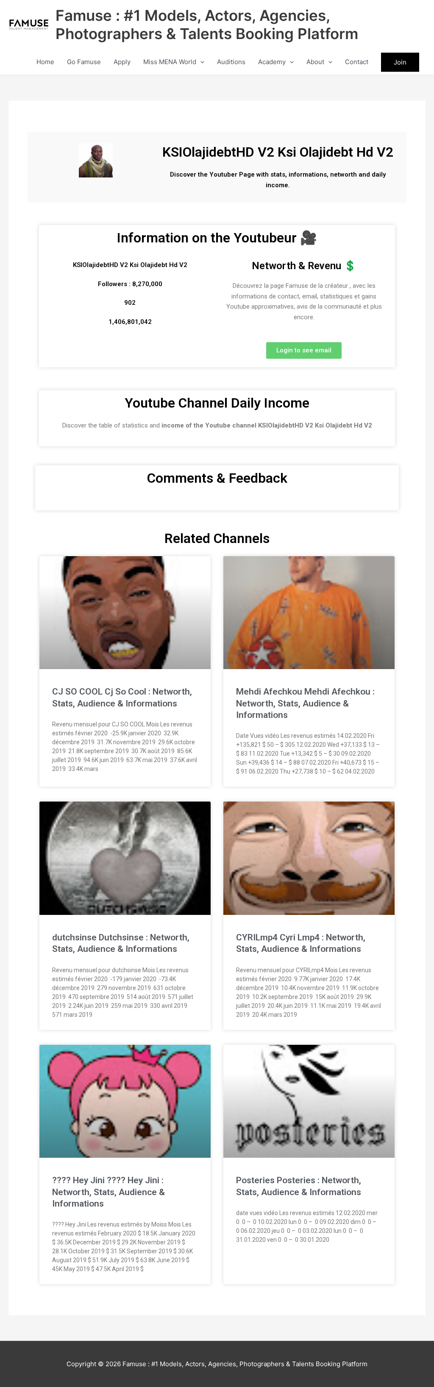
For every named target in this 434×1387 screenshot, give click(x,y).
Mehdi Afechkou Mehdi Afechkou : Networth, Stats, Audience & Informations (305, 703)
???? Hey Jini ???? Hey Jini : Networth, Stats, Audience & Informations (108, 1192)
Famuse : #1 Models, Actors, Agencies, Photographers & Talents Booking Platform (207, 24)
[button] (200, 62)
